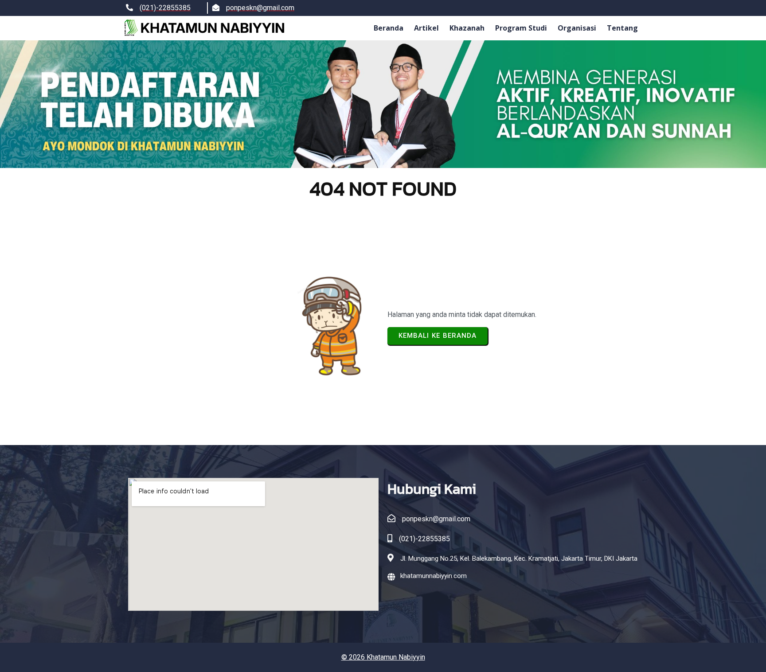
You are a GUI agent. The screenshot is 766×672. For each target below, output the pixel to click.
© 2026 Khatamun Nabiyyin (383, 657)
